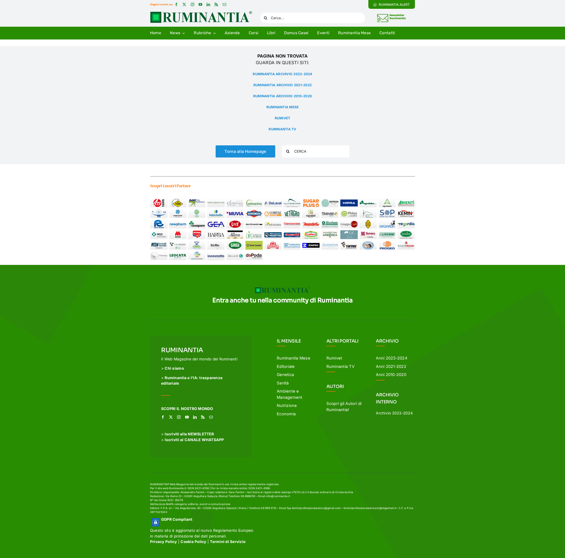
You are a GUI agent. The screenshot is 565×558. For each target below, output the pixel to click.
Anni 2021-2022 (391, 366)
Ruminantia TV (340, 366)
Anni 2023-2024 (391, 358)
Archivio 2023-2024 (394, 413)
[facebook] (176, 4)
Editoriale (286, 366)
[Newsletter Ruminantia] (391, 15)
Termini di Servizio (227, 541)
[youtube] (200, 4)
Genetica (285, 374)
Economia (286, 414)
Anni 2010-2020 (391, 374)
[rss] (216, 4)
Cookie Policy (193, 541)
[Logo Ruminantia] (201, 13)
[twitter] (184, 4)
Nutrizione (287, 405)
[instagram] (192, 4)
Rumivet (334, 358)
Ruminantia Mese (293, 358)
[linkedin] (208, 4)
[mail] (224, 4)
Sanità (283, 383)
